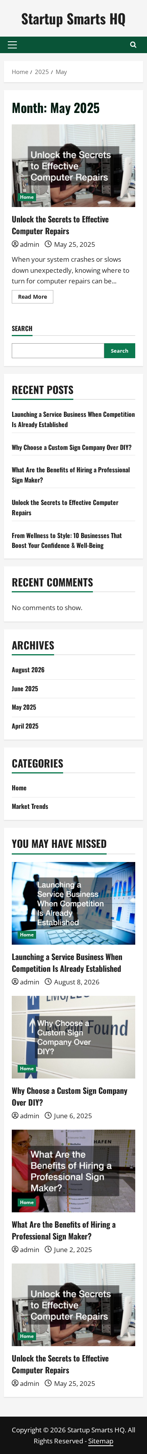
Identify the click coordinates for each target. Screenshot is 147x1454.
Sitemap (100, 1440)
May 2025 (24, 707)
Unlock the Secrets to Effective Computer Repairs (73, 165)
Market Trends (30, 806)
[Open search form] (133, 44)
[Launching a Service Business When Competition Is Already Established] (73, 903)
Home (27, 197)
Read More (35, 297)
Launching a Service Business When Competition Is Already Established (67, 962)
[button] (12, 45)
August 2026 (28, 669)
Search (22, 328)
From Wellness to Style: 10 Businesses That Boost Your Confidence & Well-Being (67, 540)
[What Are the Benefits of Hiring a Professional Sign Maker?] (73, 1171)
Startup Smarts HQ (73, 18)
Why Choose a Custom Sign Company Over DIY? (72, 447)
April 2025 (25, 726)
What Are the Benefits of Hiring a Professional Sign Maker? (64, 1230)
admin (29, 244)
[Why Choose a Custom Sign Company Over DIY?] (73, 1037)
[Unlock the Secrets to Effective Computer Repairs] (73, 1304)
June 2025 (25, 688)
